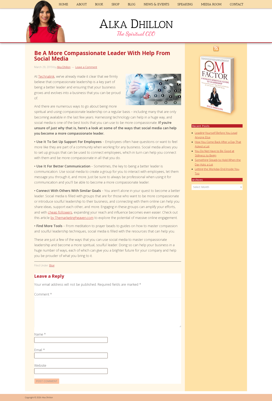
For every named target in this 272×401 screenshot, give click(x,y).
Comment (43, 294)
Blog (51, 265)
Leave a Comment (86, 67)
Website (40, 365)
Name (40, 334)
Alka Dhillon (136, 26)
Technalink (46, 76)
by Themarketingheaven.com (72, 217)
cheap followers (60, 212)
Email (39, 350)
